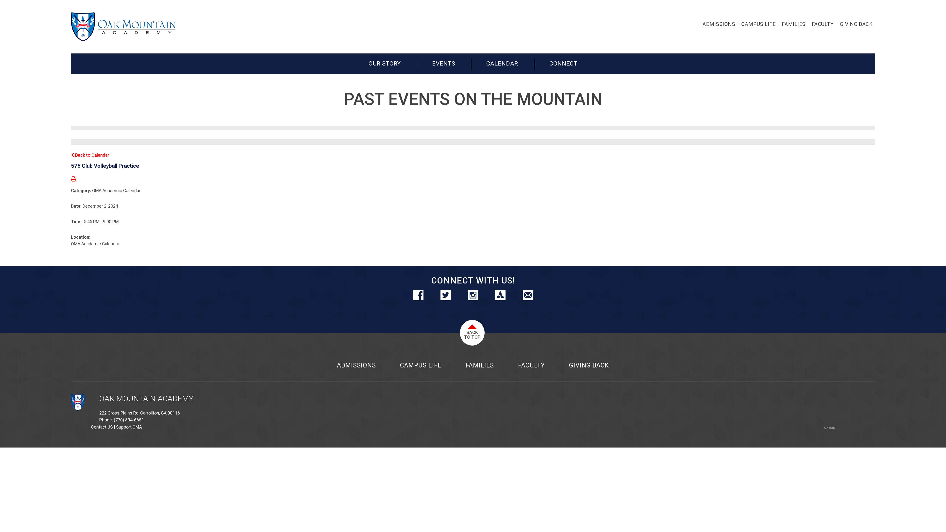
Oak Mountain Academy (146, 398)
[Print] (73, 179)
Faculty (531, 365)
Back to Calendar (91, 155)
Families (480, 365)
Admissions (356, 365)
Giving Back (589, 365)
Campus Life (420, 365)
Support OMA (129, 427)
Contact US (102, 427)
